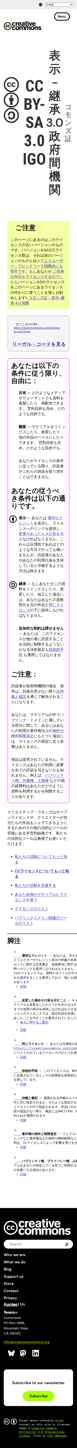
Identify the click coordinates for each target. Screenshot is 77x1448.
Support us (13, 1276)
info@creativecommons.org (26, 1342)
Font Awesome (56, 1435)
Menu (62, 16)
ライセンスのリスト (32, 908)
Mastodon (23, 1353)
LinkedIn (35, 1353)
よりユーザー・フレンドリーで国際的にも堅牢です (36, 266)
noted (59, 1420)
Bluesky (11, 1353)
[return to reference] (18, 955)
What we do (14, 1262)
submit (67, 1244)
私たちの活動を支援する (35, 885)
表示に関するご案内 (34, 1022)
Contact (11, 1290)
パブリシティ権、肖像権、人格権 (37, 778)
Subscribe (38, 1396)
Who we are (14, 1254)
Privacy (10, 1297)
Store (9, 1283)
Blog (7, 1269)
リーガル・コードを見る (39, 344)
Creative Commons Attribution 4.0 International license (42, 1432)
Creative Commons (22, 26)
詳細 (23, 986)
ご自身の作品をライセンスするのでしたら (37, 277)
